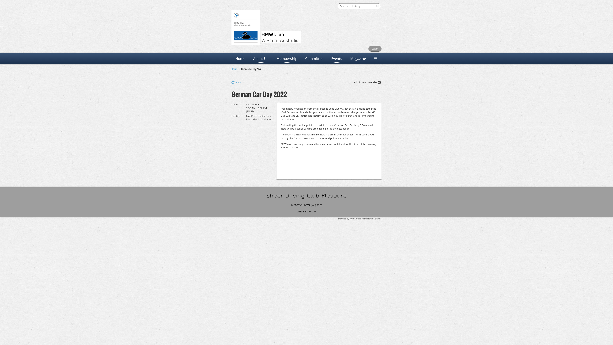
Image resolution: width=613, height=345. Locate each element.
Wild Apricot (355, 219)
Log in (375, 48)
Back (238, 82)
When (234, 104)
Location (235, 116)
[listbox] (367, 82)
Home (234, 69)
